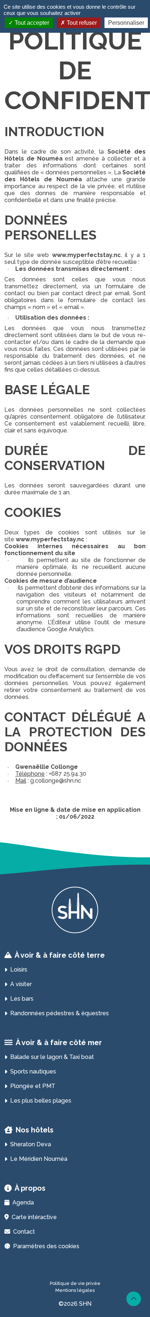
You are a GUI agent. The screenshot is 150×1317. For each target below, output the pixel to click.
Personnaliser (126, 23)
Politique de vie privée (75, 1283)
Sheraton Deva (30, 1144)
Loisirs (18, 969)
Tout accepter (31, 23)
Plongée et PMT (32, 1086)
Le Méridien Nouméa (38, 1158)
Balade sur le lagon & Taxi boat (52, 1056)
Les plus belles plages (40, 1100)
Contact (24, 1231)
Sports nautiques (33, 1071)
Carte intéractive (34, 1217)
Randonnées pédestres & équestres (59, 1013)
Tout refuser (81, 23)
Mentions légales (75, 1290)
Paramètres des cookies (46, 1246)
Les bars (21, 998)
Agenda (23, 1202)
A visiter (21, 984)
